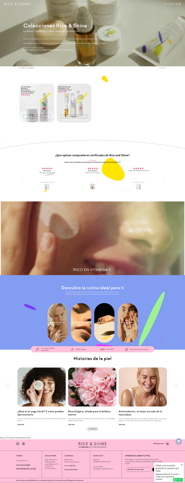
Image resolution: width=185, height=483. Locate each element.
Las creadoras (70, 466)
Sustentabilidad (70, 470)
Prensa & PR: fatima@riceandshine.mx (103, 468)
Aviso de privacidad (23, 480)
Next (176, 385)
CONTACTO (98, 456)
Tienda (19, 456)
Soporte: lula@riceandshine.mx (102, 461)
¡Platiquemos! (159, 444)
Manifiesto (68, 460)
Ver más (127, 334)
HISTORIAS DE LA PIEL (26, 469)
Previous (7, 385)
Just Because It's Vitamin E (52, 465)
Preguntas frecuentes (76, 480)
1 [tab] (93, 277)
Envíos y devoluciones (58, 480)
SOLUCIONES (50, 456)
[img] (92, 160)
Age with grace (51, 460)
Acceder (81, 334)
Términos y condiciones (40, 480)
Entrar (58, 334)
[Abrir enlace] (92, 445)
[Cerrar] (181, 464)
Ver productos (22, 461)
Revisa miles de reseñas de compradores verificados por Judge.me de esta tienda (91, 162)
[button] (73, 4)
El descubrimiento (71, 462)
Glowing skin (50, 462)
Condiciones (50, 468)
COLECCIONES (23, 465)
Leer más (21, 424)
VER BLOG (92, 429)
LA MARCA (68, 456)
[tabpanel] (92, 238)
